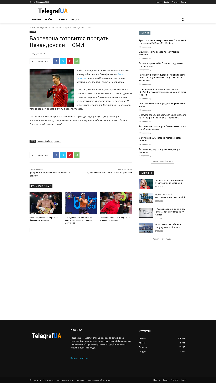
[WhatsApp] (76, 61)
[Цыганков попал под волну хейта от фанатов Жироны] (116, 203)
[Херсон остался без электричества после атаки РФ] (146, 198)
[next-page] (36, 230)
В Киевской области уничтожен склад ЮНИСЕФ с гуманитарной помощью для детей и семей (162, 92)
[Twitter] (63, 61)
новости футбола (45, 141)
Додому (33, 27)
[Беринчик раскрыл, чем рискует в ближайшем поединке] (46, 203)
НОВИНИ (145, 33)
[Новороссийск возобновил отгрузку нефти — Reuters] (146, 228)
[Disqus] (81, 276)
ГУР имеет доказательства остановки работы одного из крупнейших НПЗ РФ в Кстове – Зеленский (162, 77)
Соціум (41, 27)
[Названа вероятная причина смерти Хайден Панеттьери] (146, 184)
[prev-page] (31, 230)
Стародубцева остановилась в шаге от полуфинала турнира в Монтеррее (79, 220)
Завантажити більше (162, 161)
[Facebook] (56, 61)
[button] (182, 19)
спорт (57, 141)
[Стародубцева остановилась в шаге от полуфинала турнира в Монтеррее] (81, 203)
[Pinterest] (70, 61)
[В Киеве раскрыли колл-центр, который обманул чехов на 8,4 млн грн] (146, 213)
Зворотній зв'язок (79, 358)
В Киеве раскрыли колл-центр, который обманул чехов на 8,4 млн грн (170, 212)
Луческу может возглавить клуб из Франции (109, 172)
